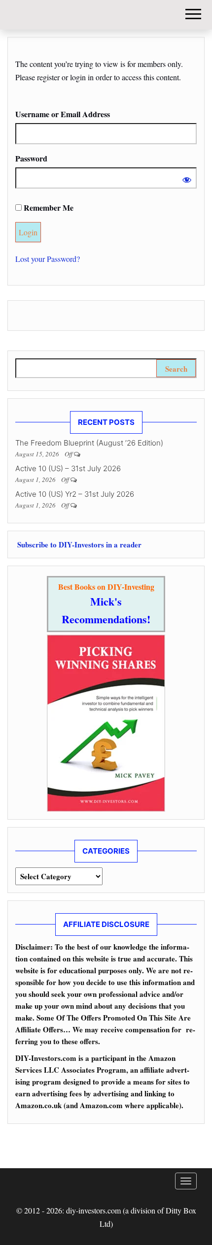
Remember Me (47, 207)
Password (31, 158)
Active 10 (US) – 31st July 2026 (68, 468)
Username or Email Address (62, 114)
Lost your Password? (47, 259)
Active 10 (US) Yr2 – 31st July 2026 (74, 494)
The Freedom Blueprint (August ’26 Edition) (89, 442)
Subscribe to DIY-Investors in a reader (78, 544)
